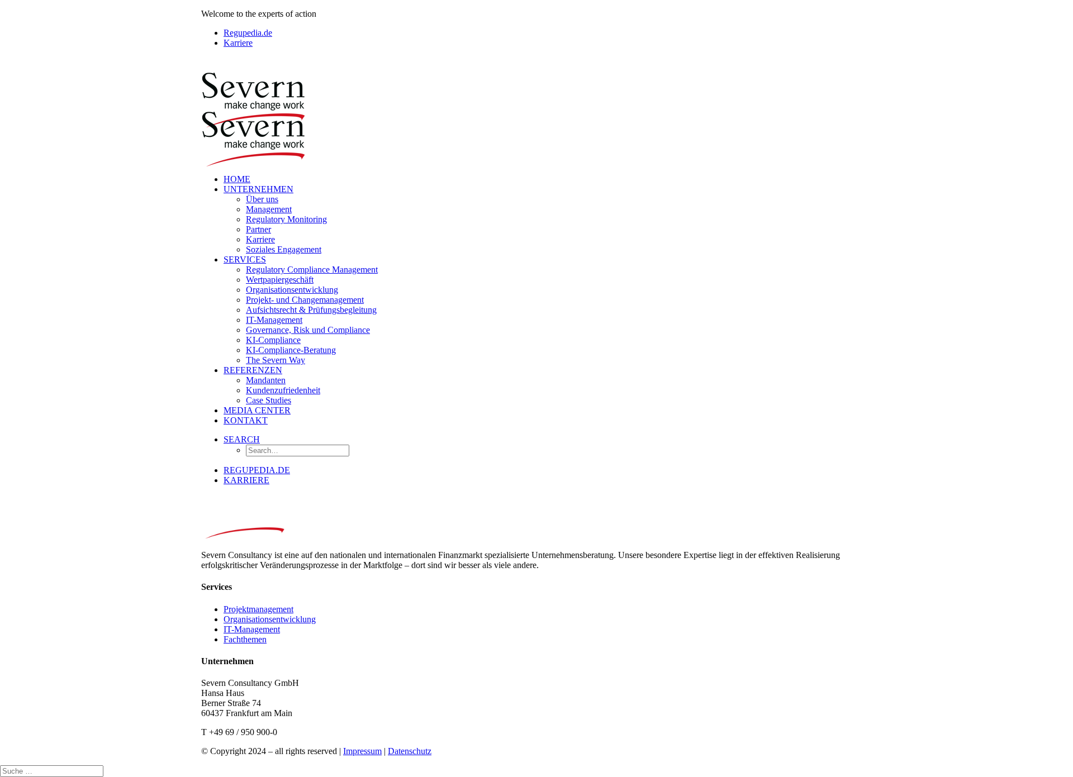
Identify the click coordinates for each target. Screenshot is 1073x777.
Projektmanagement (258, 609)
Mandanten (266, 380)
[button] (242, 439)
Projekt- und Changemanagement (305, 299)
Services (245, 259)
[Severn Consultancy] (536, 111)
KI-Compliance (273, 340)
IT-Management (274, 320)
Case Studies (268, 400)
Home (237, 179)
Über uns (262, 199)
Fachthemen (245, 639)
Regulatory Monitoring (286, 219)
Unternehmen (258, 189)
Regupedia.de (248, 32)
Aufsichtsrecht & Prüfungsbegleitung (311, 309)
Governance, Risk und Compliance (308, 330)
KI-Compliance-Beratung (291, 350)
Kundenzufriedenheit (283, 390)
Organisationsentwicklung (292, 289)
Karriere (238, 42)
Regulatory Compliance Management (312, 269)
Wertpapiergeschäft (280, 279)
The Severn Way (275, 360)
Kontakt (246, 420)
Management (269, 209)
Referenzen (253, 370)
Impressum (362, 751)
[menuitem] (548, 33)
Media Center (257, 410)
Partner (258, 229)
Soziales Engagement (283, 249)
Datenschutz (409, 751)
